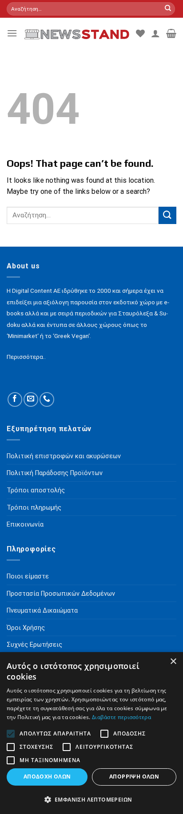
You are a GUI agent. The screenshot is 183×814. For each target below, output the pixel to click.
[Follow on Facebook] (15, 399)
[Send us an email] (31, 399)
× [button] (173, 661)
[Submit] (168, 9)
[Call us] (47, 399)
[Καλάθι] (171, 33)
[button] (91, 799)
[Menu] (12, 33)
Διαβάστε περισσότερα (121, 717)
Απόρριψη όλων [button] (134, 776)
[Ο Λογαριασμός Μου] (155, 33)
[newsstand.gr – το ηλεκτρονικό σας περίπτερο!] (76, 33)
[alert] (91, 733)
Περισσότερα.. (26, 356)
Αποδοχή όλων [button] (47, 776)
